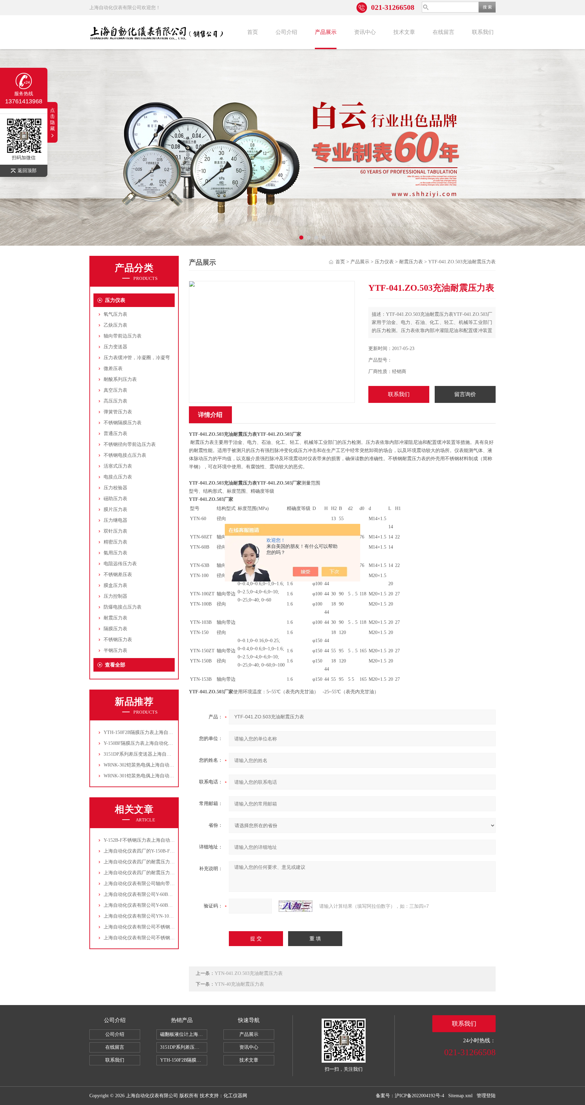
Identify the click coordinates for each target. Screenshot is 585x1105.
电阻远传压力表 (120, 563)
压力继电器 (115, 520)
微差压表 (113, 368)
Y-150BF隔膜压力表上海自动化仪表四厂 (145, 743)
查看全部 (115, 665)
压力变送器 (115, 346)
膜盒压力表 (115, 585)
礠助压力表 (115, 498)
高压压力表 (115, 401)
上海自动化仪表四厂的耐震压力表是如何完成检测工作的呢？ (168, 872)
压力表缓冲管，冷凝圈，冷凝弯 (137, 357)
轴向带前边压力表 (123, 336)
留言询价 (465, 394)
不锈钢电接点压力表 (125, 455)
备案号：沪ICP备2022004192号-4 (410, 1095)
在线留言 (443, 32)
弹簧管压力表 (118, 411)
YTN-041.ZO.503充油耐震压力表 (249, 973)
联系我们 (483, 32)
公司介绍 (286, 32)
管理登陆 (486, 1095)
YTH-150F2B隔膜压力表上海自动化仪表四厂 (150, 732)
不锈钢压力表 (118, 639)
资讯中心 (365, 32)
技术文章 (404, 32)
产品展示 (326, 32)
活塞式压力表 (118, 466)
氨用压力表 (115, 552)
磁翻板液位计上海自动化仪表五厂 (183, 1034)
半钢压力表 (115, 650)
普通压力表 (115, 433)
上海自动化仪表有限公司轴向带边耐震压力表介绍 (156, 883)
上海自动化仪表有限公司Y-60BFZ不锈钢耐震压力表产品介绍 (167, 894)
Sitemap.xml (460, 1095)
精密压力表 (115, 542)
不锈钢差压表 (118, 574)
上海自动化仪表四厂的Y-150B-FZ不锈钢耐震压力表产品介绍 (167, 851)
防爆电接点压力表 (123, 607)
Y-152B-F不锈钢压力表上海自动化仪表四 (146, 840)
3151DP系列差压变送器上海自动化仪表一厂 (149, 754)
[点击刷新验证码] (295, 906)
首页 (252, 32)
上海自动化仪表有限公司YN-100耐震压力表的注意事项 (161, 916)
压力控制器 (115, 596)
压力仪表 (115, 300)
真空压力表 (115, 390)
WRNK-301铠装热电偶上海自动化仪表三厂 (148, 775)
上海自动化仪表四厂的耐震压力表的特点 (146, 861)
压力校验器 (115, 487)
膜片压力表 (115, 509)
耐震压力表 (115, 617)
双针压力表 (115, 531)
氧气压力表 (115, 314)
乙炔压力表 (115, 325)
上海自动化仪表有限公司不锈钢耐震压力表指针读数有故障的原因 (172, 937)
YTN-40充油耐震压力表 (239, 984)
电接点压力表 (118, 476)
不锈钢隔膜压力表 (123, 422)
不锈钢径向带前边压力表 (130, 444)
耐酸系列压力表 (120, 379)
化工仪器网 (235, 1095)
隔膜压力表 (115, 628)
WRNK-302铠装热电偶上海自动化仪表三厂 (148, 765)
